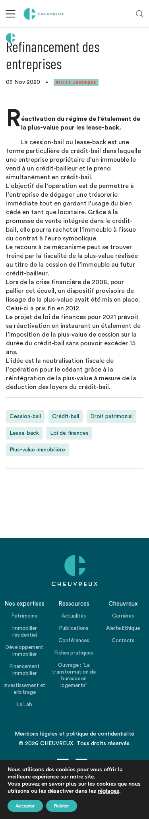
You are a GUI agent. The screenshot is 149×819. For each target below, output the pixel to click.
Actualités (74, 615)
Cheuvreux (44, 14)
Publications (73, 628)
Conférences (73, 640)
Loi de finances (69, 433)
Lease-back (24, 433)
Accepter (25, 806)
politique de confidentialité (100, 734)
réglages (108, 791)
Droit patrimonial (111, 416)
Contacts (123, 640)
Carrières (123, 615)
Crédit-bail (65, 416)
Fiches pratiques (73, 652)
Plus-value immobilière (37, 450)
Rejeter (61, 806)
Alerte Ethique (123, 628)
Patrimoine (24, 615)
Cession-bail (25, 416)
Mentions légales (36, 734)
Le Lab (24, 704)
